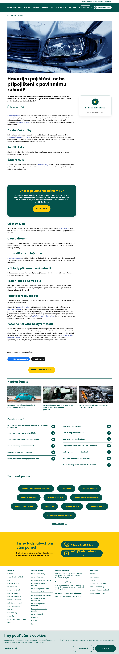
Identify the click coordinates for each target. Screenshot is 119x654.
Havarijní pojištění (13, 590)
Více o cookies (39, 642)
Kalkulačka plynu (37, 577)
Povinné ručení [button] (64, 228)
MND (63, 574)
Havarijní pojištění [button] (13, 116)
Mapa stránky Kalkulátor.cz (99, 583)
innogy (68, 574)
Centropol (74, 574)
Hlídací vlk (11, 622)
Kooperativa (78, 587)
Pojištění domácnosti (14, 600)
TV (32, 624)
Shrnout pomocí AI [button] (16, 107)
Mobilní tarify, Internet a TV (16, 619)
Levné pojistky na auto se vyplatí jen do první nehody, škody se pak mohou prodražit (58, 407)
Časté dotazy (87, 2)
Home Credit (71, 596)
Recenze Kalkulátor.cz (97, 593)
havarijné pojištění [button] (14, 309)
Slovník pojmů (94, 577)
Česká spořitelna (61, 596)
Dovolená (10, 609)
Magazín (108, 2)
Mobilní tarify (35, 617)
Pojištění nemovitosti (14, 603)
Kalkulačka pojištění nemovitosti (38, 605)
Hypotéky (10, 616)
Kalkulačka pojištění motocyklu (42, 592)
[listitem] (31, 426)
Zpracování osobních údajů (99, 590)
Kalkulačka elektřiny (38, 574)
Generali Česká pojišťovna (64, 587)
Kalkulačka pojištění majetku (41, 595)
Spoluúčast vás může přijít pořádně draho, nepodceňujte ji (21, 406)
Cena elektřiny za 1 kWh (15, 577)
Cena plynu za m (13, 583)
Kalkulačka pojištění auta (40, 589)
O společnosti (98, 2)
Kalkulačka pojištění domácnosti (38, 599)
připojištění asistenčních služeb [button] (19, 137)
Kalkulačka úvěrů (37, 614)
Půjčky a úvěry (12, 613)
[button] (27, 7)
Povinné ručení (12, 587)
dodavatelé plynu (63, 578)
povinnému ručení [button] (23, 122)
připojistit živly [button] (43, 165)
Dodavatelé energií (62, 570)
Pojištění (20, 16)
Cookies (92, 580)
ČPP (84, 587)
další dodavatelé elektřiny (71, 576)
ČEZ (60, 574)
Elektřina (10, 574)
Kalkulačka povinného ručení (41, 580)
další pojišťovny (62, 589)
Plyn (8, 580)
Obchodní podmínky (97, 587)
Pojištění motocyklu (14, 596)
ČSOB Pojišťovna (65, 585)
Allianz (57, 585)
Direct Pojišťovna (77, 585)
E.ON (56, 574)
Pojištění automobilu (14, 593)
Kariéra (92, 574)
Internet (34, 620)
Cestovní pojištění (13, 606)
